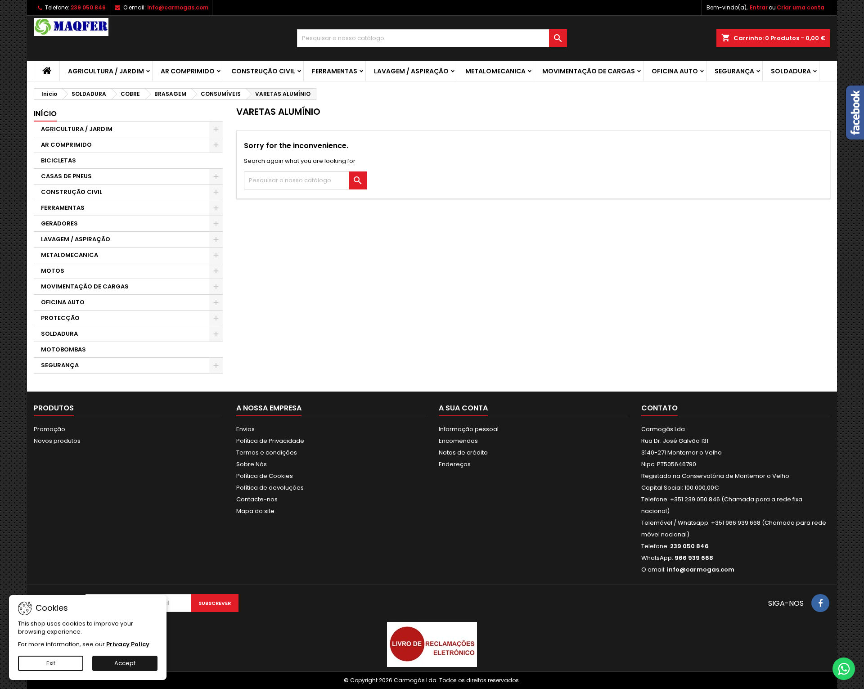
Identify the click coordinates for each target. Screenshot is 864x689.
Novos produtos (57, 441)
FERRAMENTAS (334, 71)
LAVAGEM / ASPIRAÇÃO (411, 71)
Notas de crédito (463, 452)
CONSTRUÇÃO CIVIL (263, 71)
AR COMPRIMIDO (188, 71)
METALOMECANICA (495, 71)
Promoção (49, 429)
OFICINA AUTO (675, 71)
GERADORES (59, 223)
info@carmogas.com (177, 7)
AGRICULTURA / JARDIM (106, 71)
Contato (659, 408)
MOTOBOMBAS (63, 349)
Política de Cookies (264, 476)
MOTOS (52, 270)
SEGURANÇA (734, 71)
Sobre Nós (251, 464)
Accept (124, 663)
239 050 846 (88, 7)
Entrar (759, 7)
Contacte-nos (257, 499)
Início (45, 113)
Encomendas (458, 441)
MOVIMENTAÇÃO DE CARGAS (588, 71)
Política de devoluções (270, 487)
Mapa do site (255, 511)
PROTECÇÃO (60, 318)
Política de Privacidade (270, 441)
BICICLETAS (58, 160)
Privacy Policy (127, 644)
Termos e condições (266, 452)
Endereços (455, 464)
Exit (50, 663)
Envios (245, 429)
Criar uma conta (800, 7)
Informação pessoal (469, 429)
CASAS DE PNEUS (66, 176)
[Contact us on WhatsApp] (843, 668)
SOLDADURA (791, 71)
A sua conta (463, 408)
